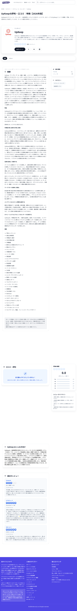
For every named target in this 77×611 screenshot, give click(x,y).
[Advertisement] (38, 347)
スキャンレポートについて (58, 575)
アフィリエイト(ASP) (31, 571)
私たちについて (55, 564)
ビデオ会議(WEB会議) (31, 586)
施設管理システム (57, 86)
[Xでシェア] (28, 49)
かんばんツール (30, 573)
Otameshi (8, 480)
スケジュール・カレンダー (59, 83)
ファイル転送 (29, 588)
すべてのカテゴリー (56, 582)
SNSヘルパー (9, 527)
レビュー (11, 58)
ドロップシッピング (31, 580)
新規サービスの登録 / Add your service (61, 580)
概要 (5, 58)
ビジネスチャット (30, 584)
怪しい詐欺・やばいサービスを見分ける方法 (62, 573)
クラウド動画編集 (30, 575)
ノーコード (29, 582)
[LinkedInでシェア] (39, 49)
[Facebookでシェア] (34, 49)
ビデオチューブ (9, 500)
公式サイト (19, 49)
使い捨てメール (30, 599)
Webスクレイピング (31, 569)
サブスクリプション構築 (32, 577)
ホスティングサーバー (31, 590)
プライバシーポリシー (57, 571)
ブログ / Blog (55, 577)
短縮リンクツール (30, 597)
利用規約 (54, 566)
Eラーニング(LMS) (30, 566)
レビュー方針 (55, 569)
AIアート (28, 564)
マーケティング (30, 593)
